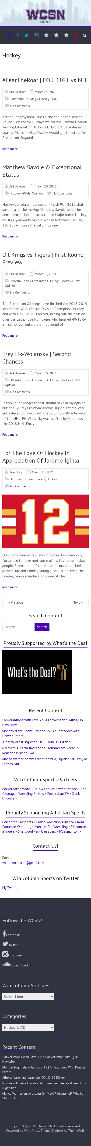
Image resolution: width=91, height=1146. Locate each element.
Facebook (13, 935)
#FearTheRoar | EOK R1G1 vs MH (44, 80)
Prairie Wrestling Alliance (55, 822)
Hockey (44, 99)
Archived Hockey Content (27, 479)
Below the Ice (44, 789)
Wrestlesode (67, 789)
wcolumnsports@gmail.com (23, 862)
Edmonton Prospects (17, 822)
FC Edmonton (69, 831)
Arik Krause (17, 92)
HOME (55, 99)
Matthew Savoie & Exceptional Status (42, 170)
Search (42, 627)
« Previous (15, 602)
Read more (10, 149)
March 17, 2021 (45, 274)
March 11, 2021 (43, 472)
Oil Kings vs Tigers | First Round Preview (43, 258)
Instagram (15, 955)
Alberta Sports (20, 281)
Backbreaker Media (16, 789)
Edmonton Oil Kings (24, 99)
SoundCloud (19, 965)
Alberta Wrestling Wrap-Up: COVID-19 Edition (36, 742)
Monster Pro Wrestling (51, 826)
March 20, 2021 (46, 186)
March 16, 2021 (46, 373)
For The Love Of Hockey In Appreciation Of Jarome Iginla (40, 456)
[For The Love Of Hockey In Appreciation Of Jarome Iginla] (45, 497)
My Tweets (10, 887)
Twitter (13, 945)
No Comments (20, 106)
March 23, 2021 (46, 92)
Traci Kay (15, 472)
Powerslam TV (58, 793)
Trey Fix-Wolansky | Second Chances (36, 357)
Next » (78, 602)
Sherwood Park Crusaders (37, 831)
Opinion (37, 193)
